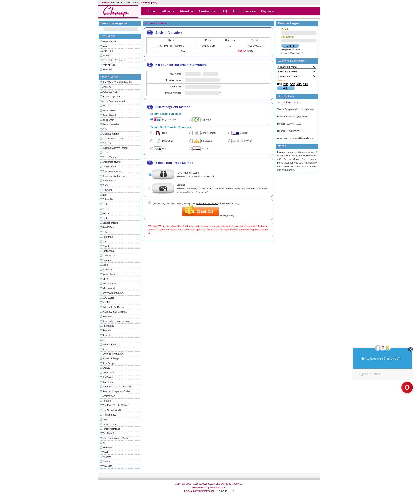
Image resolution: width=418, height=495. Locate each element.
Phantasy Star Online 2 (114, 311)
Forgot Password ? (292, 53)
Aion (104, 46)
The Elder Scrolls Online (115, 405)
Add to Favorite (244, 11)
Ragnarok (107, 316)
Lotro (105, 265)
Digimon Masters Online (115, 148)
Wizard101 (108, 466)
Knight (105, 246)
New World (108, 297)
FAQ (154, 2)
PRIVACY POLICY (224, 491)
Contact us (207, 11)
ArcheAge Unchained (113, 101)
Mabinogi (107, 269)
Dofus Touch (109, 157)
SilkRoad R (108, 372)
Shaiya (106, 368)
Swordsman (108, 396)
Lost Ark (106, 260)
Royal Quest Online (112, 354)
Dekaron (106, 143)
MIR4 (105, 279)
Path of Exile (108, 65)
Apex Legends (110, 91)
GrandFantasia (110, 222)
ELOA (105, 185)
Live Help (145, 2)
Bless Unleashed (111, 124)
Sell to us (167, 11)
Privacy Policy (227, 215)
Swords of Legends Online (116, 391)
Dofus (105, 152)
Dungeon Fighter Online (114, 176)
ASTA (105, 105)
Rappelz (106, 330)
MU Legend (108, 288)
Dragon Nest (109, 166)
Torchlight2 (108, 433)
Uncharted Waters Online (115, 438)
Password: (287, 36)
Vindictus (107, 447)
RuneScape (108, 363)
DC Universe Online (112, 138)
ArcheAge (107, 50)
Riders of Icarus (110, 344)
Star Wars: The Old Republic (117, 82)
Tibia (104, 419)
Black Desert (109, 110)
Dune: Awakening (111, 171)
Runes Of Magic (111, 358)
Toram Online (109, 424)
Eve (104, 194)
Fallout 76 (107, 199)
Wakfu (105, 452)
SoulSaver (107, 377)
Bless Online (109, 119)
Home (105, 2)
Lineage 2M (108, 255)
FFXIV (105, 208)
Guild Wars (108, 227)
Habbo (105, 232)
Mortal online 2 (110, 283)
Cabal (105, 129)
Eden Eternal (109, 180)
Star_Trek (107, 382)
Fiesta (105, 213)
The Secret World (111, 410)
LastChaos (108, 251)
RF (104, 339)
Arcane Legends (111, 96)
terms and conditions (207, 203)
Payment (267, 11)
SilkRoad (107, 69)
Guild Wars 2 (109, 41)
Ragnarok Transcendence (116, 321)
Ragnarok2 (108, 325)
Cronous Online (110, 133)
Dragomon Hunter (111, 161)
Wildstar (106, 457)
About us (187, 11)
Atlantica (106, 55)
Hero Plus (107, 236)
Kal (104, 241)
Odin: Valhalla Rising (113, 307)
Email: (285, 29)
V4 (103, 442)
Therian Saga (109, 414)
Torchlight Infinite (111, 428)
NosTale (106, 302)
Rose (105, 349)
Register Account (291, 49)
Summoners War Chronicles (117, 386)
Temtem (106, 400)
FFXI (105, 204)
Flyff (104, 218)
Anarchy (106, 87)
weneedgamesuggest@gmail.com (295, 138)
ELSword (107, 190)
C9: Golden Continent (113, 60)
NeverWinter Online (112, 293)
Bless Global (109, 115)
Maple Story (108, 274)
